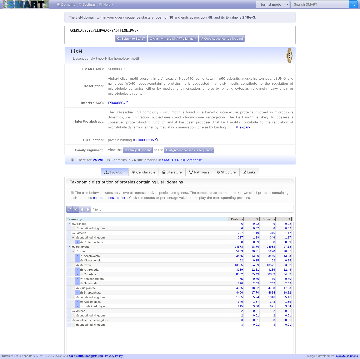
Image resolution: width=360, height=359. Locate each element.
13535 (239, 265)
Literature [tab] (173, 172)
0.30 (256, 278)
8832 (239, 274)
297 (240, 233)
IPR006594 (116, 103)
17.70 (255, 292)
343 (272, 301)
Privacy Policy (114, 356)
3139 (239, 269)
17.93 (287, 288)
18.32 (287, 292)
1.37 (256, 301)
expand (245, 127)
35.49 (255, 274)
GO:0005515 (144, 140)
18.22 (255, 288)
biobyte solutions (347, 356)
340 (240, 301)
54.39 (255, 265)
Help (106, 4)
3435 (239, 255)
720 (240, 283)
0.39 (256, 242)
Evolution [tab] (117, 172)
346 (272, 233)
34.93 (287, 274)
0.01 (256, 311)
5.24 (256, 297)
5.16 (288, 297)
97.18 (287, 246)
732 (272, 283)
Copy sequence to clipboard (223, 38)
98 (241, 242)
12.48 (287, 269)
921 (272, 306)
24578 (239, 246)
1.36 (288, 301)
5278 (271, 251)
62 (241, 260)
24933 (271, 246)
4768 (271, 288)
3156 (271, 269)
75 (241, 278)
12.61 (255, 269)
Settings (89, 4)
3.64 (288, 306)
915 (240, 306)
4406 (239, 292)
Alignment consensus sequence (190, 150)
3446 (271, 255)
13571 (271, 265)
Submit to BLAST (133, 38)
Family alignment (139, 150)
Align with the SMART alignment (174, 38)
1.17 (288, 233)
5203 (239, 251)
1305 (239, 297)
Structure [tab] (228, 172)
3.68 (256, 306)
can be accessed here (110, 198)
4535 (239, 288)
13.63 (287, 255)
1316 (271, 297)
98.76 (255, 246)
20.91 (255, 251)
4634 (271, 292)
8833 (271, 274)
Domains (67, 4)
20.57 (287, 251)
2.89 (256, 283)
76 (273, 278)
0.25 (256, 260)
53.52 (287, 265)
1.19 (256, 233)
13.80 (255, 255)
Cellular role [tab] (145, 172)
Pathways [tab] (201, 172)
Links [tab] (250, 172)
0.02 (256, 223)
